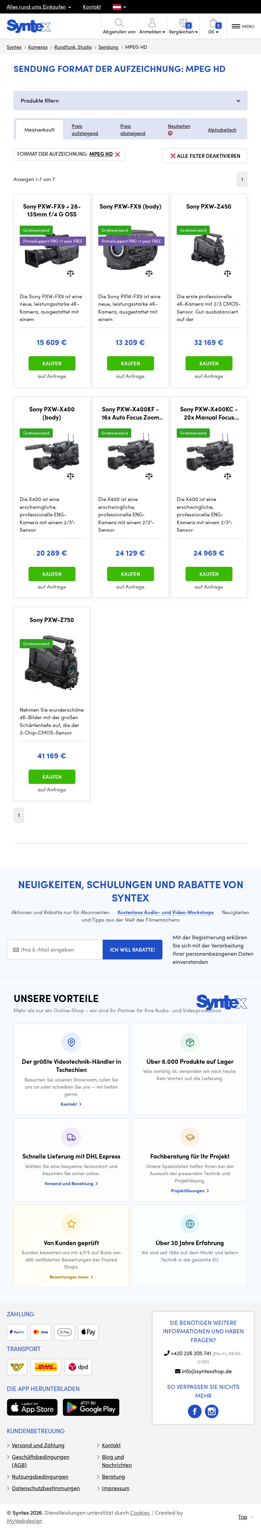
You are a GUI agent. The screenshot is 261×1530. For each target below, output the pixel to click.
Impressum (115, 1488)
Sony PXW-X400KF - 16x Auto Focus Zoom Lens (130, 413)
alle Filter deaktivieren (208, 156)
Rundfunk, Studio (73, 46)
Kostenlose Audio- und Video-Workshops (166, 912)
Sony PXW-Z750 (52, 620)
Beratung (113, 1476)
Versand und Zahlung (38, 1445)
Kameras (38, 46)
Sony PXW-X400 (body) (52, 413)
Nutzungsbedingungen (40, 1476)
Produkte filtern (40, 100)
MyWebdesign (24, 1521)
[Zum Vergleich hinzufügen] (70, 272)
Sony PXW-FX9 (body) (130, 206)
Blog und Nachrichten (117, 1461)
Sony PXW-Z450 (208, 206)
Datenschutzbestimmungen (46, 1488)
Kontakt (92, 6)
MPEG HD (101, 154)
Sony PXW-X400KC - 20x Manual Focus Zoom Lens (209, 413)
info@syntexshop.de (207, 1371)
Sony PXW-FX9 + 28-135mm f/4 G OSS (52, 210)
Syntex (14, 46)
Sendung (108, 46)
